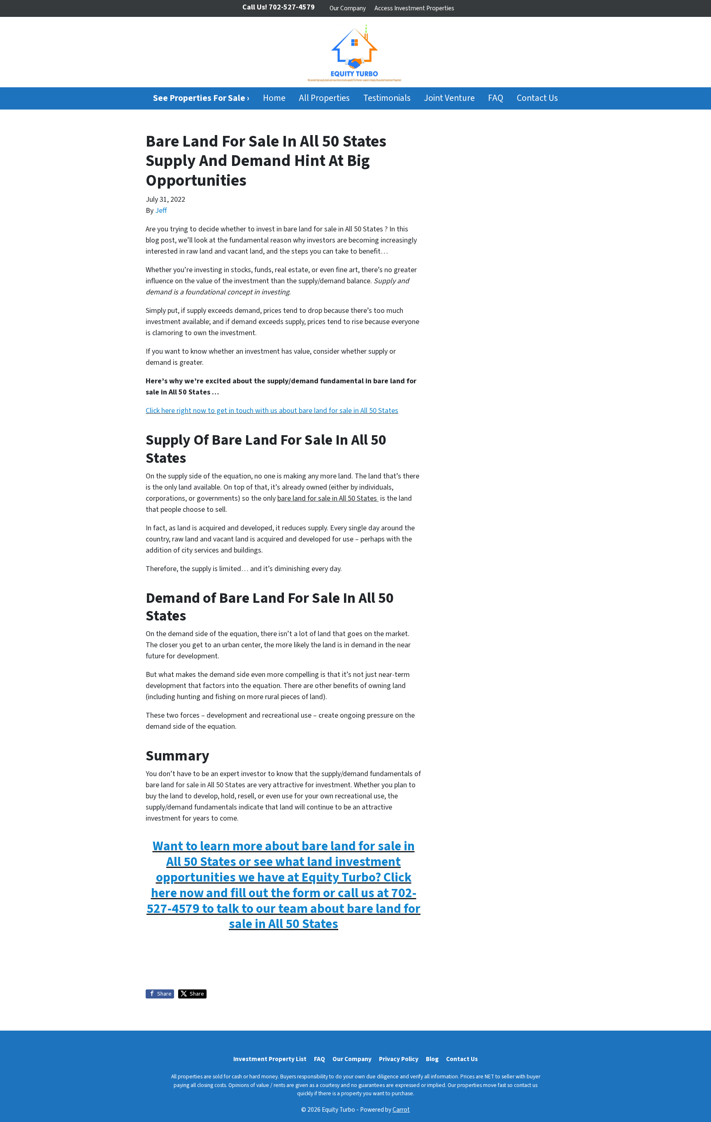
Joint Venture (449, 98)
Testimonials (387, 98)
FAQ (495, 98)
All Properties (324, 98)
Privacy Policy (398, 1059)
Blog (432, 1059)
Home (274, 98)
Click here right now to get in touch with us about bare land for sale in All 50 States (272, 411)
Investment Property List (270, 1059)
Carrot (401, 1109)
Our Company (348, 8)
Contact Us (537, 98)
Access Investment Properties (414, 8)
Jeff (161, 210)
